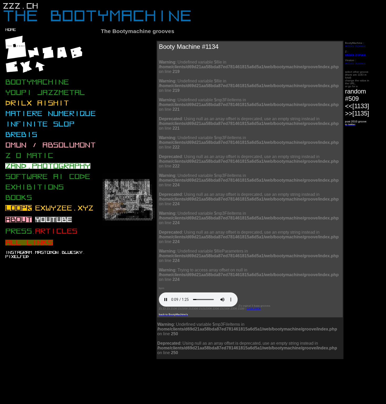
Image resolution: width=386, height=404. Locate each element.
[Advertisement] (197, 383)
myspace (360, 45)
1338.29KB (254, 308)
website (349, 45)
